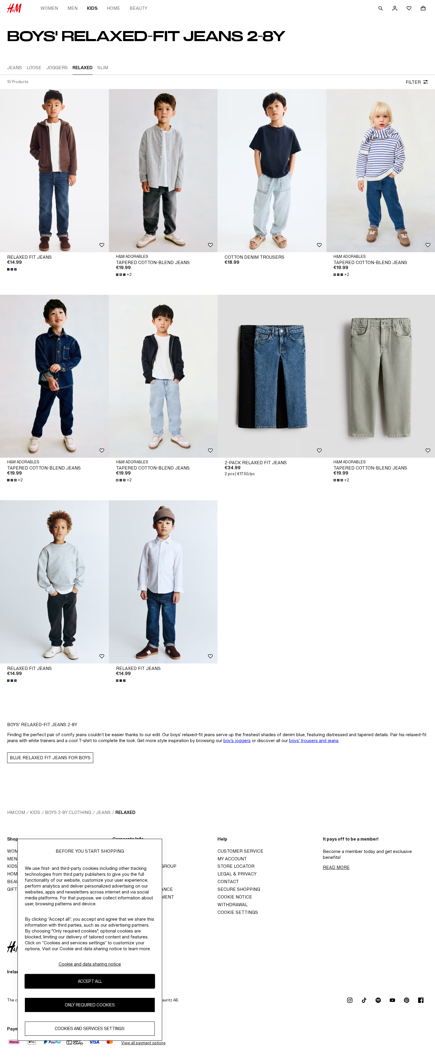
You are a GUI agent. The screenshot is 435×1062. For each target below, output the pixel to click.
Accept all (90, 981)
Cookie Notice (235, 896)
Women (49, 8)
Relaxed (125, 812)
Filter (413, 82)
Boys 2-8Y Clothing (68, 812)
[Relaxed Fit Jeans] (54, 170)
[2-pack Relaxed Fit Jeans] (272, 376)
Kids (92, 8)
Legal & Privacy (237, 873)
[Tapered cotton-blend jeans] (163, 170)
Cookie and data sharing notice (90, 964)
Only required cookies (90, 1005)
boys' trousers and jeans (314, 740)
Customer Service (240, 851)
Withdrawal (233, 904)
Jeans (103, 812)
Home (113, 8)
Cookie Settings (238, 912)
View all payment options (143, 1043)
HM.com (16, 812)
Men (72, 8)
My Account (232, 858)
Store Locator (236, 866)
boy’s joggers (237, 740)
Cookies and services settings (90, 1028)
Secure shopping (239, 889)
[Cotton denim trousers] (272, 170)
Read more (336, 867)
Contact (228, 881)
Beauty (138, 8)
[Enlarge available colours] (12, 269)
